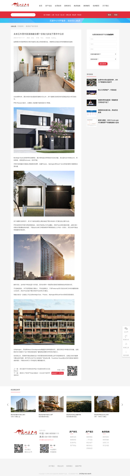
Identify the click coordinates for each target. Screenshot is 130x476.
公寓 (53, 15)
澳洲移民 (86, 5)
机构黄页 (96, 5)
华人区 (57, 15)
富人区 (63, 15)
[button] (122, 405)
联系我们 (69, 466)
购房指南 (77, 5)
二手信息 (89, 440)
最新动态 (73, 437)
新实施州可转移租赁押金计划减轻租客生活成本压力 (32, 370)
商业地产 (89, 442)
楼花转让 (89, 445)
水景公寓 (68, 15)
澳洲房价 (73, 440)
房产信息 (48, 5)
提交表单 (103, 64)
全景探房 (58, 5)
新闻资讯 (67, 5)
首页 (40, 5)
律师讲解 (106, 440)
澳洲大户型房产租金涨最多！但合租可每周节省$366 (32, 374)
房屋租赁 (89, 448)
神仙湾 (74, 15)
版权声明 (78, 466)
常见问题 (106, 445)
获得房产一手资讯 (57, 373)
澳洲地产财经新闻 (32, 26)
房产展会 (73, 445)
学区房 (79, 15)
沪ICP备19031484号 (85, 474)
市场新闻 (20, 26)
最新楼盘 (89, 437)
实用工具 (106, 442)
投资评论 (73, 442)
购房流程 (106, 437)
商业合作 (60, 466)
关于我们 (105, 5)
